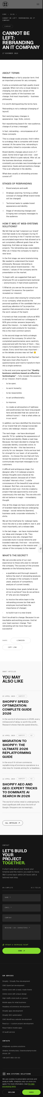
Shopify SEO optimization (12, 1015)
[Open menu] (38, 4)
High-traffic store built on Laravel (15, 998)
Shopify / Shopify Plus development (16, 981)
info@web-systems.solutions (13, 1046)
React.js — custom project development (17, 1024)
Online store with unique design (14, 994)
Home (4, 14)
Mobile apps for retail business (14, 1002)
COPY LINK (12, 647)
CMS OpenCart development (13, 985)
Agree (31, 1092)
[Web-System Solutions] (5, 4)
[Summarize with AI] (40, 548)
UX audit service (8, 1032)
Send (20, 951)
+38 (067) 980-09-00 (11, 1058)
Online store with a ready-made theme (17, 990)
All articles (11, 823)
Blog (12, 14)
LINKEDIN (20, 640)
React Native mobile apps (12, 1028)
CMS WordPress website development (17, 1019)
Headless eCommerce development (16, 1007)
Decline (11, 1092)
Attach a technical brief (16, 945)
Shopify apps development (12, 1011)
